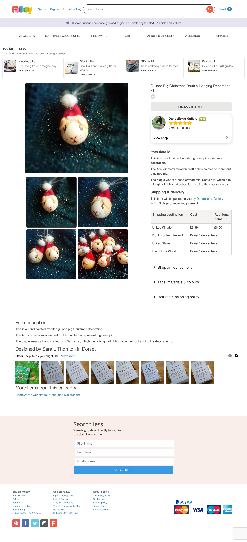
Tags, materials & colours (178, 282)
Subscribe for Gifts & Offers (26, 513)
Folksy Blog (59, 509)
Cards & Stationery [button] (160, 36)
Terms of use (99, 506)
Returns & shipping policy (178, 296)
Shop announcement (174, 267)
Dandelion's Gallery (183, 118)
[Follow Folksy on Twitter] (35, 523)
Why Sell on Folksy (63, 502)
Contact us (98, 499)
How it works (18, 495)
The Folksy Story (101, 495)
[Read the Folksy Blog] (53, 523)
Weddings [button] (192, 36)
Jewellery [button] (27, 36)
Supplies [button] (221, 36)
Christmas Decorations (64, 394)
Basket (224, 9)
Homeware (22, 394)
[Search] (209, 9)
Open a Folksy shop (63, 495)
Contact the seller (21, 506)
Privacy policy (100, 502)
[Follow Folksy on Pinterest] (16, 523)
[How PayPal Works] (203, 517)
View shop (68, 356)
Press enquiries (101, 509)
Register (55, 9)
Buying (18, 509)
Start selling (74, 9)
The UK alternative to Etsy (66, 506)
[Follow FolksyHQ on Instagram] (44, 523)
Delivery (16, 499)
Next (236, 355)
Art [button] (127, 36)
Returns (16, 502)
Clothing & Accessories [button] (63, 36)
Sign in (42, 9)
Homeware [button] (99, 36)
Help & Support (61, 499)
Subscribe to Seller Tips (65, 513)
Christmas (40, 394)
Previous (230, 355)
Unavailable (191, 106)
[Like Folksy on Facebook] (25, 523)
